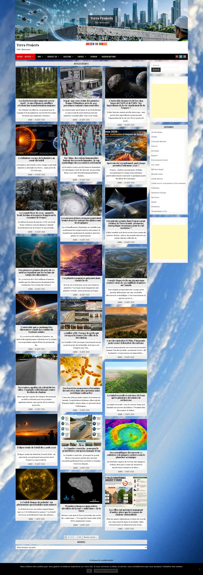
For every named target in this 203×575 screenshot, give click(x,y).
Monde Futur (157, 174)
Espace (127, 74)
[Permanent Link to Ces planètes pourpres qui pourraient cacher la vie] (81, 260)
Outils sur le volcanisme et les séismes (168, 183)
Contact (81, 56)
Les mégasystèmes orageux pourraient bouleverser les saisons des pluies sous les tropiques (81, 220)
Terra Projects (101, 18)
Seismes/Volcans (92, 74)
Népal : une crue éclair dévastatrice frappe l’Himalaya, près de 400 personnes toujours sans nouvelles (81, 103)
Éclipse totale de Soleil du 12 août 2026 (36, 447)
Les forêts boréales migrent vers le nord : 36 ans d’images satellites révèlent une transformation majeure (37, 103)
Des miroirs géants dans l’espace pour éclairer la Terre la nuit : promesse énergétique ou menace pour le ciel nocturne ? (125, 224)
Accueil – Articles (24, 56)
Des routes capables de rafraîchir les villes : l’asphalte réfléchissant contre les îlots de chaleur (36, 390)
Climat (37, 74)
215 (79, 537)
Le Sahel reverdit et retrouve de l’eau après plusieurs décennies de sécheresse (126, 398)
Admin (30, 120)
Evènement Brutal (73, 74)
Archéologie (33, 243)
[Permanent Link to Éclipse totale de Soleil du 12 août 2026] (36, 429)
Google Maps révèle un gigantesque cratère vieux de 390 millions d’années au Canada (125, 283)
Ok (89, 570)
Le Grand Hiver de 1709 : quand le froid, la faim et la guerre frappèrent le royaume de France (36, 215)
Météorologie (127, 136)
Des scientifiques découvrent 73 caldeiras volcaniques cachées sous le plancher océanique (126, 455)
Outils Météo (157, 179)
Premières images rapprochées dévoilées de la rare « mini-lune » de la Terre (81, 508)
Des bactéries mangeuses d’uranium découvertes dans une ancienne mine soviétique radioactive (81, 390)
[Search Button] (184, 56)
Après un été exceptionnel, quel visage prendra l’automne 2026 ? (126, 164)
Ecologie (132, 368)
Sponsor (93, 56)
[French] (95, 44)
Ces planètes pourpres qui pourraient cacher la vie (81, 279)
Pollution (125, 194)
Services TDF (52, 56)
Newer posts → (91, 537)
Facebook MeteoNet (109, 56)
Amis (39, 56)
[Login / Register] (180, 56)
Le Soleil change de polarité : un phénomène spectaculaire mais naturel (36, 503)
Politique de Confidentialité (105, 570)
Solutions (67, 56)
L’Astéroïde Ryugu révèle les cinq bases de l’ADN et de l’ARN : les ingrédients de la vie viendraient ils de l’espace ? (126, 104)
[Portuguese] (102, 44)
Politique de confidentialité (101, 560)
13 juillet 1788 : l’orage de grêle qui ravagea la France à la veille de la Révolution (81, 335)
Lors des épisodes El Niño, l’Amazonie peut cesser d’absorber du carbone (126, 341)
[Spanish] (105, 44)
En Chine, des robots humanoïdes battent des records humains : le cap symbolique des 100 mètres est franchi (81, 160)
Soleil (37, 131)
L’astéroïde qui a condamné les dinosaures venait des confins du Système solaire (36, 329)
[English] (91, 44)
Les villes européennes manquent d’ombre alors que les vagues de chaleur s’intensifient (126, 512)
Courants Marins (158, 141)
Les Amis (155, 165)
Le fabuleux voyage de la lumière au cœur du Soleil (36, 159)
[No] (199, 569)
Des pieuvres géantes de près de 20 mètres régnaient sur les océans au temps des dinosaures (36, 272)
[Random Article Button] (177, 56)
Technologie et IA (82, 131)
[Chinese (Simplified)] (87, 44)
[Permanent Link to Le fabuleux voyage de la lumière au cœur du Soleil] (36, 140)
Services (155, 197)
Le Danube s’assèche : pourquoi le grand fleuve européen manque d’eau (81, 449)
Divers (45, 243)
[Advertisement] (172, 101)
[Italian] (98, 44)
